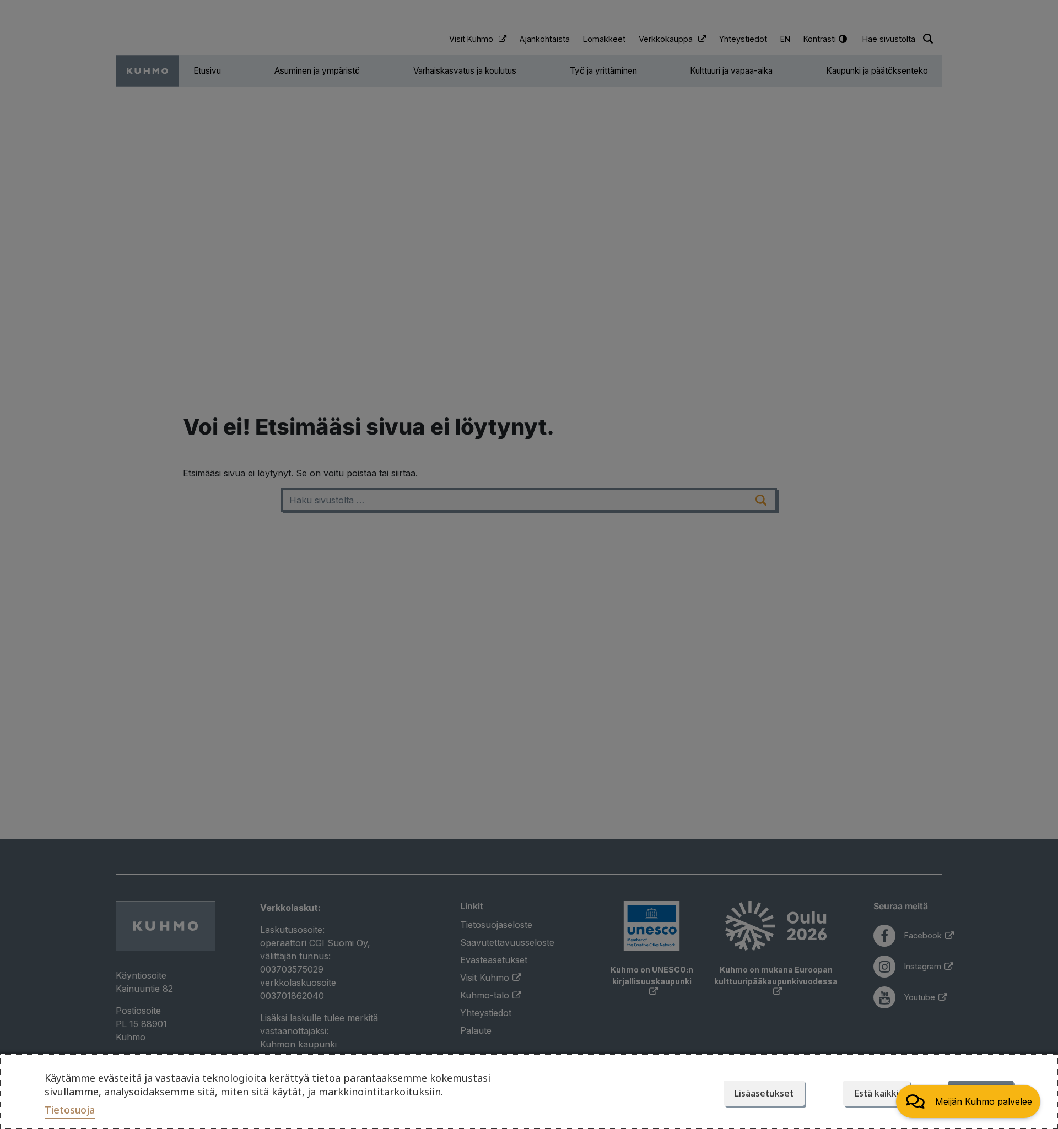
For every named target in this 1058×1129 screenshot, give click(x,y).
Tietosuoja (70, 1109)
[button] (968, 1101)
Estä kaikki (876, 1093)
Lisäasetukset (764, 1093)
